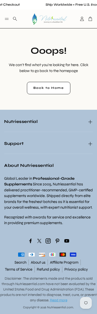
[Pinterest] (57, 241)
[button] (6, 18)
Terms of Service (18, 269)
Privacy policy (76, 269)
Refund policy (48, 269)
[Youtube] (66, 241)
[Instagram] (48, 241)
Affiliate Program (64, 262)
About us (38, 262)
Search (20, 262)
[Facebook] (30, 241)
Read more (58, 300)
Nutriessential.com (30, 284)
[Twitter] (39, 241)
